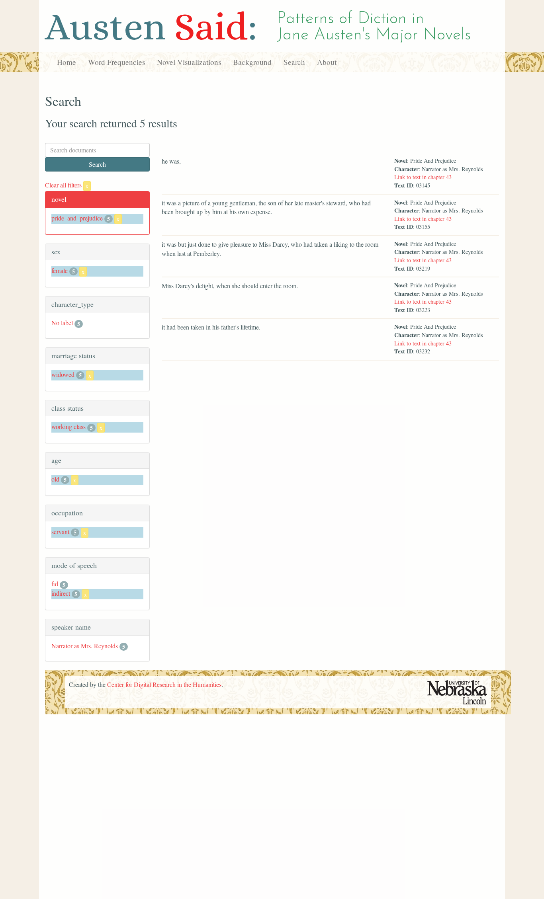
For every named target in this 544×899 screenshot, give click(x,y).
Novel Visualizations (189, 62)
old (55, 479)
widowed (62, 374)
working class (68, 426)
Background (252, 62)
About (327, 62)
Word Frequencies (116, 62)
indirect (60, 593)
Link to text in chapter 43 (423, 177)
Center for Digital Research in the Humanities (164, 684)
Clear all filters (66, 185)
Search (294, 62)
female (59, 270)
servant (60, 531)
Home (66, 62)
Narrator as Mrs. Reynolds (84, 646)
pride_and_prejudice (77, 218)
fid (54, 583)
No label (62, 322)
